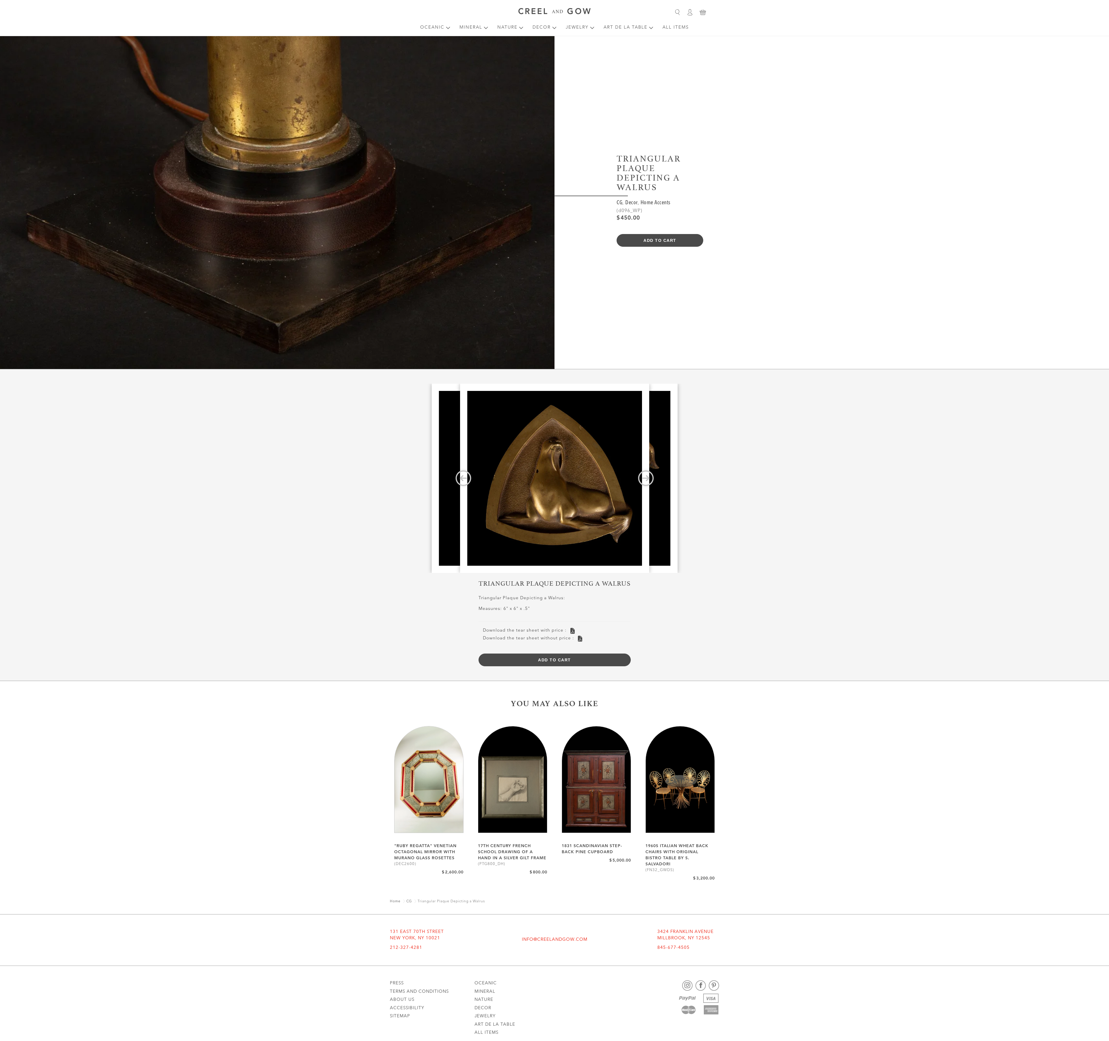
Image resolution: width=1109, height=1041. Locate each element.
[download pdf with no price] (580, 639)
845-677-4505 (673, 948)
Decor (542, 27)
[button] (677, 12)
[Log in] (690, 12)
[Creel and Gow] (554, 12)
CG (619, 203)
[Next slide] (646, 478)
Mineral (470, 27)
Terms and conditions (419, 992)
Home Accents (656, 203)
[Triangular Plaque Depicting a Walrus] (554, 478)
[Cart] (702, 12)
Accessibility (407, 1008)
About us (402, 1000)
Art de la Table (625, 27)
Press (397, 983)
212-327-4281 (406, 948)
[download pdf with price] (573, 631)
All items (676, 27)
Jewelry (577, 27)
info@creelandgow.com (554, 940)
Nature (507, 27)
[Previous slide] (463, 478)
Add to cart (659, 240)
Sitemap (400, 1016)
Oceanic (432, 27)
